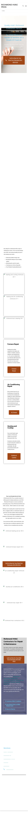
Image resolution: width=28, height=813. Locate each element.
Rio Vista (13, 682)
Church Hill (12, 680)
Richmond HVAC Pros (9, 6)
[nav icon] (26, 6)
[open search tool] (23, 6)
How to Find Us (10, 709)
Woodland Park (14, 678)
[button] (14, 701)
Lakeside (18, 682)
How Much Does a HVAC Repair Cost (13, 705)
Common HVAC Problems (13, 701)
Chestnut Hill (7, 678)
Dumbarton (6, 684)
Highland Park (16, 676)
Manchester (7, 680)
